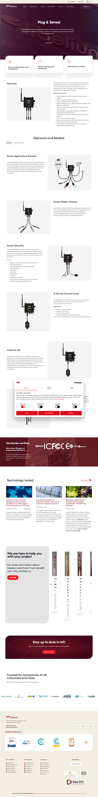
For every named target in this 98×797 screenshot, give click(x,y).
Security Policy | (67, 793)
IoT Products (28, 759)
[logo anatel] (82, 446)
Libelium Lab (80, 1)
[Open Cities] (26, 6)
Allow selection (49, 413)
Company (44, 759)
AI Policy (84, 793)
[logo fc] (56, 446)
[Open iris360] (44, 6)
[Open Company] (63, 6)
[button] (51, 585)
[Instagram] (86, 726)
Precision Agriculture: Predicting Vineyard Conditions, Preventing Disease (76, 503)
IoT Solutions (10, 759)
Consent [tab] (26, 388)
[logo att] (73, 446)
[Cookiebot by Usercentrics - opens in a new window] (75, 383)
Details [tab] (49, 388)
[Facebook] (90, 726)
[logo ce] (65, 446)
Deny (27, 413)
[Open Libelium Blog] (73, 6)
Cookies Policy (58, 793)
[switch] (40, 407)
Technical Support (71, 1)
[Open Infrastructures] (37, 6)
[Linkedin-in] (75, 726)
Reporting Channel (76, 793)
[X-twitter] (79, 726)
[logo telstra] (39, 446)
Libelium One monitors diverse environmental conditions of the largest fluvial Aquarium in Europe (17, 503)
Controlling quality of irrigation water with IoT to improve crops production (47, 502)
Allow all (71, 413)
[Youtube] (83, 726)
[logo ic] (48, 446)
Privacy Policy (50, 793)
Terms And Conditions (40, 793)
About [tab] (72, 388)
